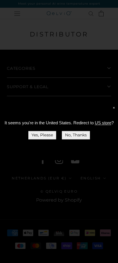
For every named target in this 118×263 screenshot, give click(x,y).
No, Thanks (76, 135)
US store (103, 122)
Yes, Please (42, 135)
